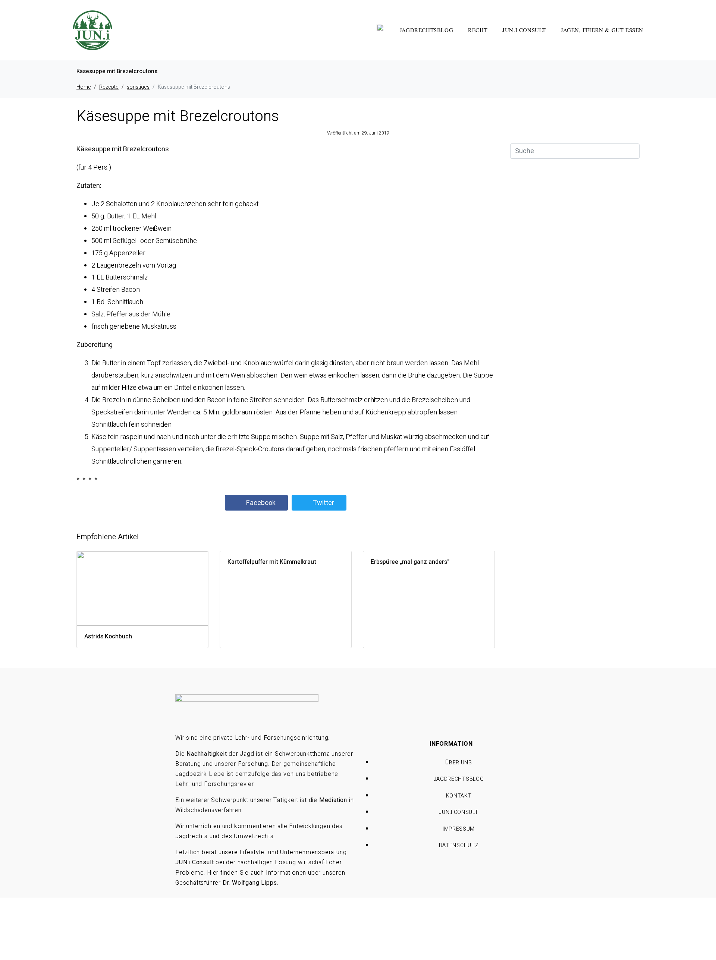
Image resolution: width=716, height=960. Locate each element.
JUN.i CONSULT (524, 30)
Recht (477, 30)
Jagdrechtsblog (426, 30)
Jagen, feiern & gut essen (602, 30)
